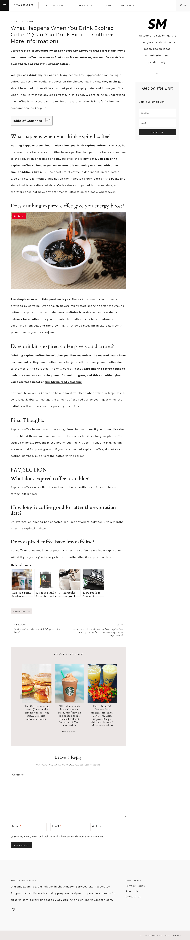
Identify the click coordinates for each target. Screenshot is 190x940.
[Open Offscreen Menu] (4, 5)
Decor (107, 5)
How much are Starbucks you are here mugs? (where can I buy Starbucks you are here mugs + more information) (97, 630)
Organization (131, 5)
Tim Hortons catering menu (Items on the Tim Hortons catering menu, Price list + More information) (36, 713)
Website (97, 826)
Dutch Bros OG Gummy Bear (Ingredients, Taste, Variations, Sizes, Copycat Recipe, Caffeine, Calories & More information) (102, 716)
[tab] (63, 731)
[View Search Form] (185, 5)
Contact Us (133, 896)
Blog (31, 22)
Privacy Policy (135, 885)
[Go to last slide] (22, 696)
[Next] (114, 696)
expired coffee (95, 145)
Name (16, 826)
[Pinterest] (181, 5)
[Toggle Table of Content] (46, 119)
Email (56, 826)
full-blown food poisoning (63, 381)
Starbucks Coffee (21, 611)
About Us (131, 891)
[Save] (19, 216)
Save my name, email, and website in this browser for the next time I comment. (59, 836)
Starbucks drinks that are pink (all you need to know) (37, 629)
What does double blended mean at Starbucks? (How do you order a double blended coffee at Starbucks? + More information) (69, 716)
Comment (19, 774)
